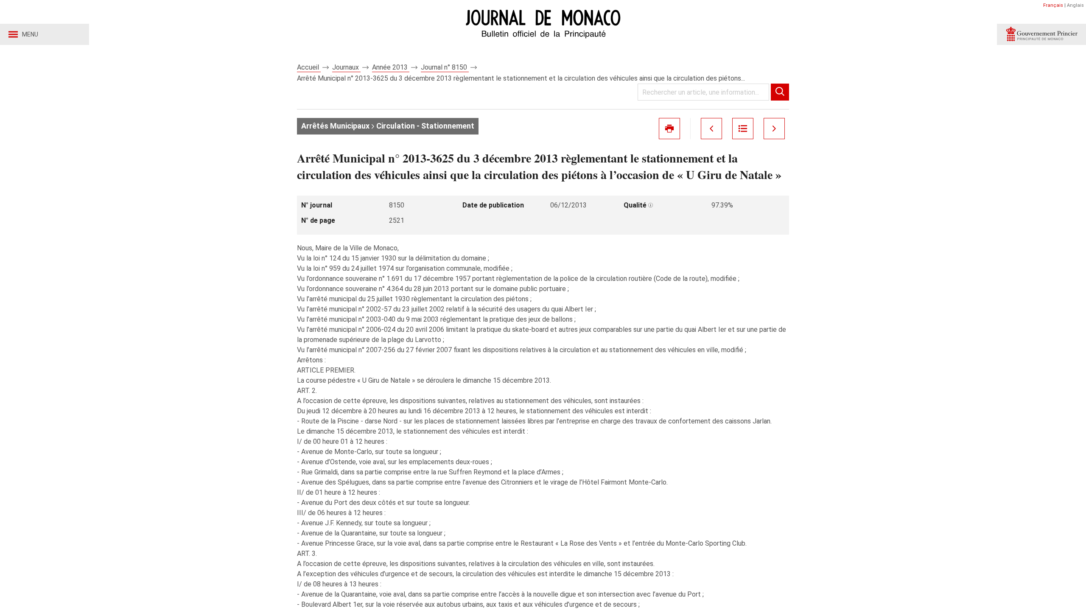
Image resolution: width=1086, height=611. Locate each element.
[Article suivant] (774, 128)
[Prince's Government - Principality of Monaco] (1041, 34)
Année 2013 (390, 67)
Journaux (346, 67)
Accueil (309, 67)
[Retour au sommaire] (742, 128)
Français (1053, 5)
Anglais (1075, 5)
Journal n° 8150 (445, 67)
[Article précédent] (711, 128)
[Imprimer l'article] (669, 128)
